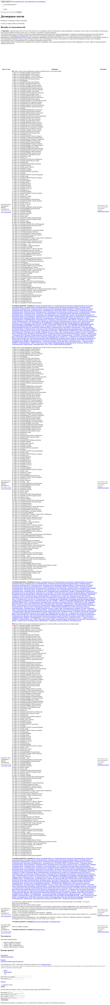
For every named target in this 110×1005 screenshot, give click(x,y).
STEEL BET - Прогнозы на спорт (38, 897)
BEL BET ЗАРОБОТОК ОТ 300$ (81, 325)
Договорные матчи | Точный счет (34, 313)
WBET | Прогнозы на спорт (39, 342)
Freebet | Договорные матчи (56, 342)
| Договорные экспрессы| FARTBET (58, 620)
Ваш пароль (4, 978)
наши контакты (46, 964)
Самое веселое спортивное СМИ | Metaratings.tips (43, 338)
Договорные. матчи (83, 319)
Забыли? (3, 981)
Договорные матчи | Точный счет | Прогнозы (58, 325)
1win (58, 313)
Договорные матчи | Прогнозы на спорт (69, 341)
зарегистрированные (6, 212)
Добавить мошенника (7, 956)
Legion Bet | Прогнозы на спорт (52, 594)
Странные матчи (74, 336)
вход (5, 9)
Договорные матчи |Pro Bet (51, 318)
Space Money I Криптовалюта (72, 327)
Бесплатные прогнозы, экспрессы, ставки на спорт (81, 333)
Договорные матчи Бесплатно (57, 333)
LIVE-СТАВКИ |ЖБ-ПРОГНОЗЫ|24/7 (60, 344)
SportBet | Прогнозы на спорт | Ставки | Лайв (49, 332)
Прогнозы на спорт (42, 329)
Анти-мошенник (40, 1)
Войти (99, 211)
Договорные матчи (60, 305)
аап (31, 619)
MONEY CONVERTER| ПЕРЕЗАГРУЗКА (54, 324)
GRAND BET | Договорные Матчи (43, 895)
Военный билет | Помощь (67, 315)
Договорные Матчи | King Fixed (33, 318)
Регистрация (105, 211)
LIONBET (55, 600)
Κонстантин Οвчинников (41, 921)
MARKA (26, 341)
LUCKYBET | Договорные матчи (55, 316)
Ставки (83, 327)
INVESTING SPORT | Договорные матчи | (66, 310)
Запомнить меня (7, 985)
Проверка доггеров (22, 321)
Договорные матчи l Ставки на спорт (70, 321)
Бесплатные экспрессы (90, 330)
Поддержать (4, 955)
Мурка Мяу (65, 339)
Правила (3, 960)
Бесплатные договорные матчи (43, 305)
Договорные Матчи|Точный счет (21, 327)
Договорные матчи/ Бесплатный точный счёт (66, 322)
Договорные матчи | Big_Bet (32, 324)
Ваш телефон (5, 996)
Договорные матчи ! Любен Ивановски (23, 319)
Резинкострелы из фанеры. (75, 897)
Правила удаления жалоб (20, 35)
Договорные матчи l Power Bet (74, 342)
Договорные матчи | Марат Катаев (22, 344)
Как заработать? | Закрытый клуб (35, 316)
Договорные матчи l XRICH (77, 339)
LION (46, 344)
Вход (5, 970)
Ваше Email (4, 994)
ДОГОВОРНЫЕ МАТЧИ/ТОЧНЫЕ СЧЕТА (81, 324)
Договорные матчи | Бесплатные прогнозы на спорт (62, 312)
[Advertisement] (52, 56)
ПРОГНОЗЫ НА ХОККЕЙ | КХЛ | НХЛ (71, 330)
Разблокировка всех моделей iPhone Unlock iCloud (45, 335)
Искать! (19, 12)
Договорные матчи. (30, 329)
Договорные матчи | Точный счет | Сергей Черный (44, 321)
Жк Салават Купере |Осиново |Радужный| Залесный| (45, 339)
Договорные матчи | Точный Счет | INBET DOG (47, 898)
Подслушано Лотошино (49, 341)
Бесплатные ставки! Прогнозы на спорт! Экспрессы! (31, 336)
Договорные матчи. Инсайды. (21, 339)
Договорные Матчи (50, 313)
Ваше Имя (4, 992)
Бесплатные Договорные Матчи (75, 305)
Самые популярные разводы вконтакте (12, 961)
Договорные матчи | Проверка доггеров (74, 332)
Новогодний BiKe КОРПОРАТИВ (22, 325)
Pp (53, 305)
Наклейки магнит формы (55, 329)
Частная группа (88, 342)
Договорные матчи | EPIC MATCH (66, 319)
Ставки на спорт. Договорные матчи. (23, 600)
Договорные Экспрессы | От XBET (79, 318)
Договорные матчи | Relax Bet (21, 335)
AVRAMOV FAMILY (89, 329)
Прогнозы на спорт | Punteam (67, 338)
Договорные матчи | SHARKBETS (42, 322)
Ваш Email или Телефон (8, 977)
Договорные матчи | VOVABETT (71, 335)
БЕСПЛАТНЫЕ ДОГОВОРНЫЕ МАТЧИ (66, 895)
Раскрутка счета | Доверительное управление (44, 330)
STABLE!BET (64, 318)
